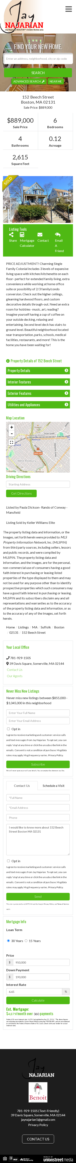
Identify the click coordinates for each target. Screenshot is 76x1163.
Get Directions (21, 493)
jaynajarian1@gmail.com (38, 1119)
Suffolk (46, 627)
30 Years (17, 941)
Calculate (38, 1000)
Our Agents (14, 676)
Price (10, 955)
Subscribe (38, 764)
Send (38, 896)
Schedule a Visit (53, 785)
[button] (38, 72)
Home (10, 627)
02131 (13, 632)
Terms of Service (63, 904)
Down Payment (17, 970)
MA (34, 627)
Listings (23, 627)
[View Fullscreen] (12, 442)
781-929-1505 (20, 658)
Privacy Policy (55, 755)
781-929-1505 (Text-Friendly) (38, 1111)
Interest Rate (16, 984)
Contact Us (14, 669)
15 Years (34, 941)
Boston (59, 627)
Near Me (56, 81)
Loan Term (14, 930)
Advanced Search (27, 81)
